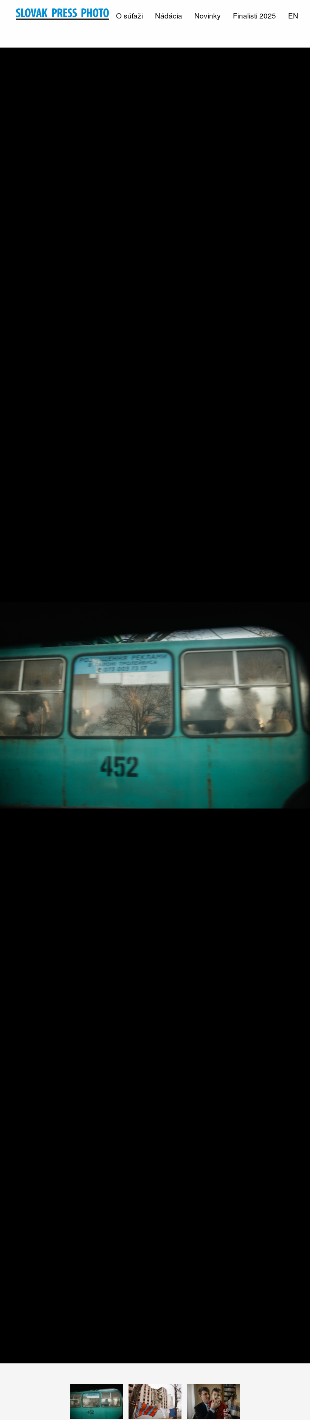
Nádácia (168, 15)
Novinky (207, 15)
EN (293, 15)
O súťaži (129, 15)
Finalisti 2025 (254, 15)
